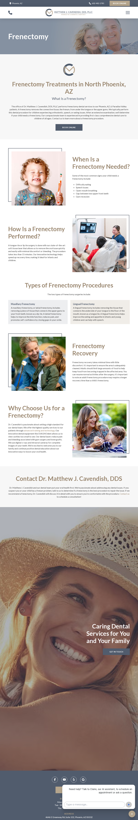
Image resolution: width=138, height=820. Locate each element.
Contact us (125, 493)
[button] (128, 12)
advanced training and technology (39, 430)
